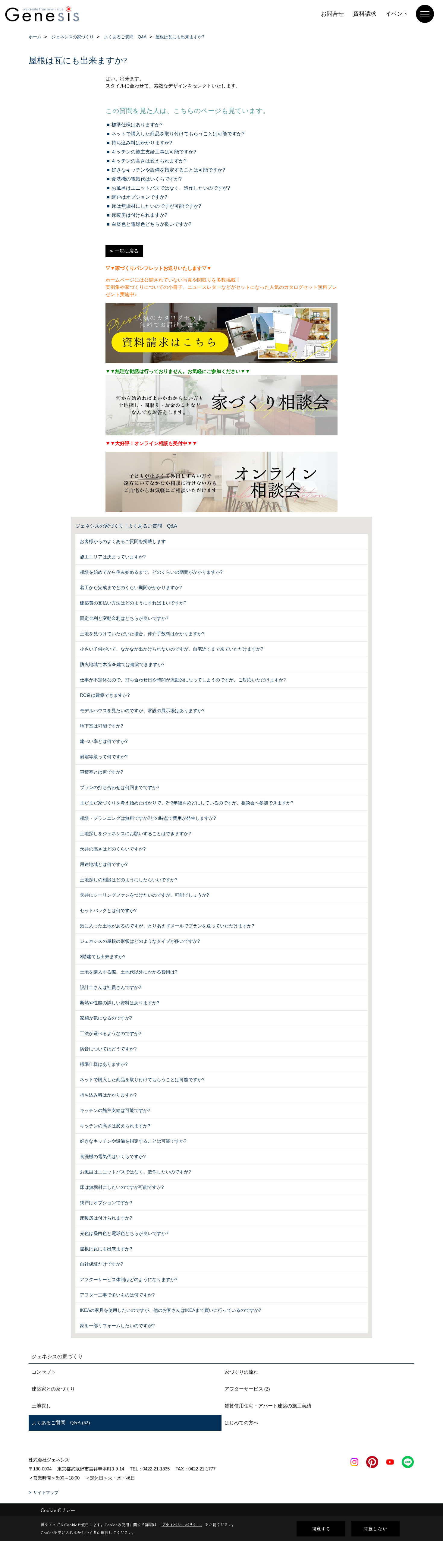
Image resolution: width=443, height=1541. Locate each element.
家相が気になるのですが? (106, 1018)
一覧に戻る (127, 251)
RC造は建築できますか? (105, 695)
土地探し (41, 1405)
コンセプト (44, 1372)
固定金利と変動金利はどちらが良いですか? (124, 618)
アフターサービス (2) (247, 1388)
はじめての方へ (241, 1422)
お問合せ (332, 14)
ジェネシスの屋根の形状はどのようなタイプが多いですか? (140, 941)
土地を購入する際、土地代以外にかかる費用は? (128, 971)
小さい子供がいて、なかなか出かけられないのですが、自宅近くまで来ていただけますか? (171, 649)
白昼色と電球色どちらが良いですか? (151, 224)
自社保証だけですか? (101, 1264)
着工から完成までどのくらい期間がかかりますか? (131, 587)
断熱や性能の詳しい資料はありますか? (119, 1002)
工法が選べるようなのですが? (110, 1033)
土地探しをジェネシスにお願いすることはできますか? (135, 833)
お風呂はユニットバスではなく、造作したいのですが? (171, 188)
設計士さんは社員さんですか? (110, 987)
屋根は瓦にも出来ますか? (106, 1248)
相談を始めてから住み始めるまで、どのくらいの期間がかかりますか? (151, 572)
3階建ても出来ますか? (102, 956)
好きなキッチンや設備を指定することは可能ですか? (168, 169)
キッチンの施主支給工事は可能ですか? (154, 151)
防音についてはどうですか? (108, 1048)
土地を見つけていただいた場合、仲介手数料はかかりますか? (142, 633)
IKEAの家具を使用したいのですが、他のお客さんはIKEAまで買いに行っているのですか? (170, 1310)
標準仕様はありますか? (137, 124)
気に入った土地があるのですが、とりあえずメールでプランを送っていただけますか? (167, 925)
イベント (396, 14)
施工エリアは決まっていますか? (113, 556)
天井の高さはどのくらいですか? (113, 848)
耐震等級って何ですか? (103, 756)
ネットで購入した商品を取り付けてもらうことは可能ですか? (178, 133)
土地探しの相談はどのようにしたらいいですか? (128, 879)
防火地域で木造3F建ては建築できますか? (122, 664)
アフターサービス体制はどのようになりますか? (128, 1279)
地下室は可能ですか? (101, 725)
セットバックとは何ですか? (108, 910)
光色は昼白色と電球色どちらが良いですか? (124, 1233)
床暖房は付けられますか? (139, 215)
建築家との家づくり (53, 1388)
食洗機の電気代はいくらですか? (147, 179)
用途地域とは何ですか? (103, 864)
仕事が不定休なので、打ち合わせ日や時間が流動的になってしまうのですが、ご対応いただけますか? (183, 679)
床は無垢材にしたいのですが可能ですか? (156, 206)
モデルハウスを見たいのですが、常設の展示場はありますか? (142, 710)
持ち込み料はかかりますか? (142, 142)
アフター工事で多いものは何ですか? (117, 1294)
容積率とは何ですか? (101, 772)
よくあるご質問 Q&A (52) (61, 1422)
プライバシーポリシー (181, 1524)
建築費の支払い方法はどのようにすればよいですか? (133, 602)
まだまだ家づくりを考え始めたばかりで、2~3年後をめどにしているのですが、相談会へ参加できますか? (186, 802)
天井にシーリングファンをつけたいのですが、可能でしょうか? (144, 895)
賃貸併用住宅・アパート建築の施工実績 (268, 1405)
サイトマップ (45, 1492)
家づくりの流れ (241, 1372)
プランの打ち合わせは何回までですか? (119, 787)
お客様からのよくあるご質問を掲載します (123, 541)
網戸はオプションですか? (139, 197)
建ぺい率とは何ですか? (103, 741)
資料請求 (364, 14)
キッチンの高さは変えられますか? (149, 160)
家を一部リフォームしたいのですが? (117, 1325)
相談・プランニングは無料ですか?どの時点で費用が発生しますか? (148, 818)
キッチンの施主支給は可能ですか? (115, 1110)
